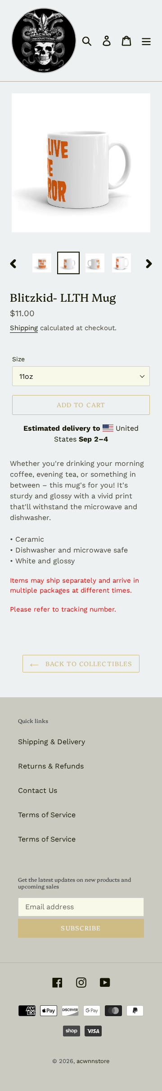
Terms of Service (47, 814)
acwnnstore (93, 1061)
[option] (41, 262)
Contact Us (37, 790)
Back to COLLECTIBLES (88, 663)
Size (18, 359)
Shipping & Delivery (51, 741)
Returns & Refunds (51, 766)
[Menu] (146, 41)
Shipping (24, 328)
